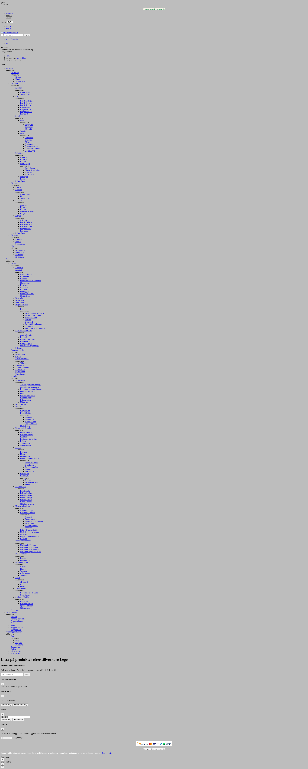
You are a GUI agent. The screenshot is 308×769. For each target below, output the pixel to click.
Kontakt (9, 16)
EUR (8, 26)
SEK (9, 28)
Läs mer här (107, 753)
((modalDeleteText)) (20, 705)
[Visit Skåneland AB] (9, 33)
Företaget (9, 13)
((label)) (4, 717)
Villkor (8, 18)
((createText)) (18, 719)
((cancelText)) (6, 705)
